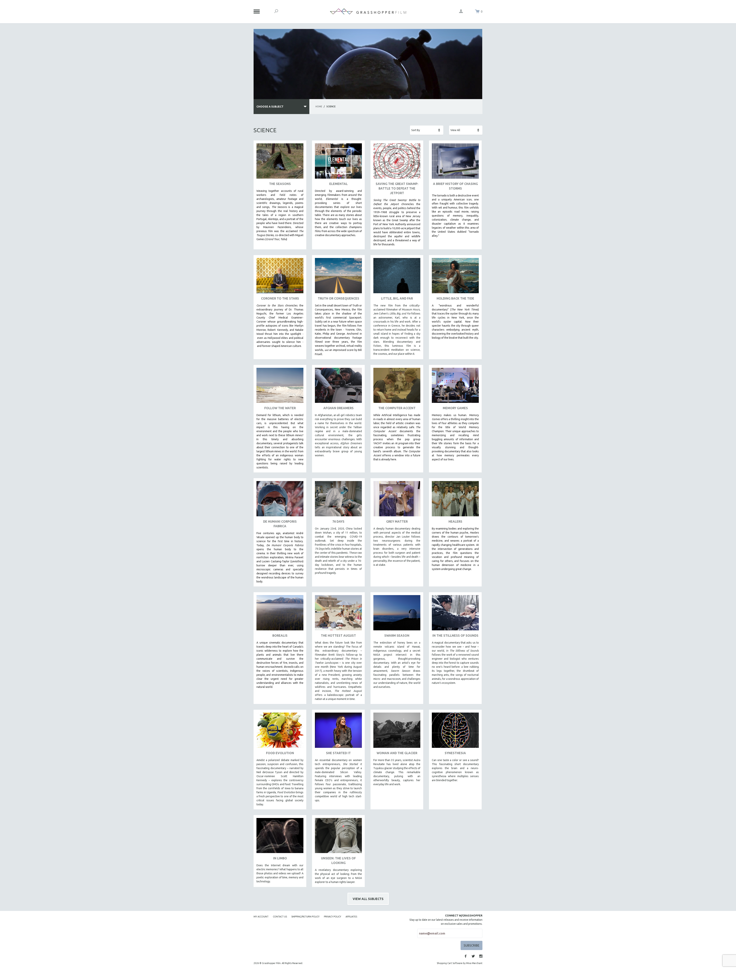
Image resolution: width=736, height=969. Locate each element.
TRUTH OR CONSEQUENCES (338, 298)
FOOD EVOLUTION (280, 753)
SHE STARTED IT (338, 753)
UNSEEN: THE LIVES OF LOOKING (338, 860)
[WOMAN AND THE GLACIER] (396, 732)
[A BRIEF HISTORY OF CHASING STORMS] (455, 162)
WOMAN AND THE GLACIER (397, 753)
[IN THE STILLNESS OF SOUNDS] (455, 614)
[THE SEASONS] (279, 162)
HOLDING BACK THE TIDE (455, 298)
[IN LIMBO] (279, 837)
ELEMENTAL (338, 184)
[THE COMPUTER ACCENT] (396, 387)
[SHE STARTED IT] (338, 732)
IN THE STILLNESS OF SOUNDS (455, 635)
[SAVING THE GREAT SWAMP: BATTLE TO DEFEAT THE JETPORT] (396, 162)
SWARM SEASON (396, 635)
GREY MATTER (397, 521)
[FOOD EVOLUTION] (279, 732)
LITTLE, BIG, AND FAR (397, 298)
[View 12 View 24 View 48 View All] (465, 130)
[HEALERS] (455, 500)
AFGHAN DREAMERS (338, 408)
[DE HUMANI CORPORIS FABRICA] (279, 500)
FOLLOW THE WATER (280, 408)
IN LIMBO (280, 858)
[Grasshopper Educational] (368, 11)
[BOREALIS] (279, 614)
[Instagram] (480, 956)
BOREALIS (280, 635)
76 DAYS (338, 521)
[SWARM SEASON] (396, 614)
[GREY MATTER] (396, 500)
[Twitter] (473, 956)
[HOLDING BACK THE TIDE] (455, 277)
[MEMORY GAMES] (455, 387)
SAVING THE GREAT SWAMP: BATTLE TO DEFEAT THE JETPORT (397, 188)
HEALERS (455, 521)
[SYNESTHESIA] (455, 732)
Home (318, 106)
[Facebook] (465, 956)
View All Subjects (368, 899)
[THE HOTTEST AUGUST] (338, 614)
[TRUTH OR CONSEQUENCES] (338, 277)
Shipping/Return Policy (305, 916)
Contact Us (280, 916)
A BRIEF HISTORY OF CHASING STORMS (455, 186)
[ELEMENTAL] (338, 162)
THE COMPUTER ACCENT (397, 408)
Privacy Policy (332, 916)
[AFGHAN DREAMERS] (338, 387)
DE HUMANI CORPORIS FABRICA (280, 524)
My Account (261, 916)
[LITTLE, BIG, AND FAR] (396, 277)
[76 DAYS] (338, 500)
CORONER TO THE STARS (280, 298)
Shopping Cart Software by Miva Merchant (459, 963)
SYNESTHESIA (455, 753)
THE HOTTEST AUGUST (338, 635)
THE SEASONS (280, 184)
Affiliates (351, 916)
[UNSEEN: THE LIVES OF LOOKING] (338, 837)
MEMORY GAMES (455, 408)
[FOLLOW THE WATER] (279, 387)
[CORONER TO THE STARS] (279, 277)
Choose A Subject (269, 106)
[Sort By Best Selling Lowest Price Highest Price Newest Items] (426, 130)
